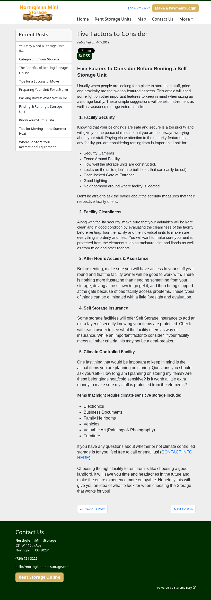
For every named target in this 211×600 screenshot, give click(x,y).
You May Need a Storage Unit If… (41, 48)
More (184, 19)
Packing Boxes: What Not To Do (43, 98)
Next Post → (183, 509)
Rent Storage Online (39, 577)
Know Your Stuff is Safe (36, 120)
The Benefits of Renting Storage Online (43, 70)
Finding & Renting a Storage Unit (40, 109)
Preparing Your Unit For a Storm (43, 89)
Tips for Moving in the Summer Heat (42, 131)
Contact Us (162, 19)
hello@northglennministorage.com (42, 566)
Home (83, 19)
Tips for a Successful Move (39, 81)
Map (141, 19)
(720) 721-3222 (139, 8)
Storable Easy (183, 587)
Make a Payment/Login (175, 8)
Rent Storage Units (113, 19)
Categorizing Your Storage (39, 59)
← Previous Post (92, 509)
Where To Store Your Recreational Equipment (37, 144)
